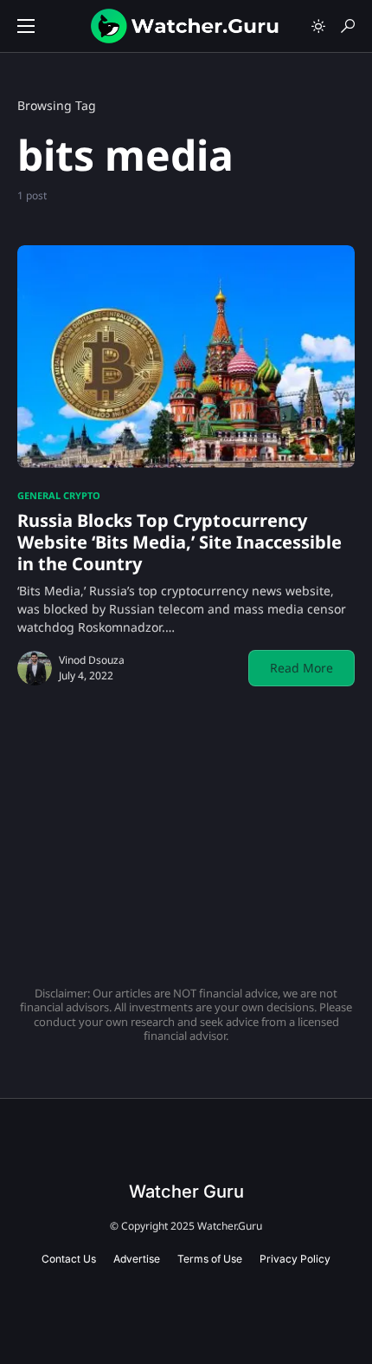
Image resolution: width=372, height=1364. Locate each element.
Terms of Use (209, 1258)
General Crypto (58, 495)
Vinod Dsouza (92, 660)
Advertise (136, 1258)
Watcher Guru (186, 1191)
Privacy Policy (295, 1258)
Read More (301, 667)
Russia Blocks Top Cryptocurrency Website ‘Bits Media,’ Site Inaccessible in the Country (179, 542)
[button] (26, 26)
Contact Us (69, 1258)
